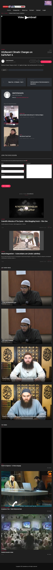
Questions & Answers (5, 507)
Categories (16, 10)
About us (24, 10)
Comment (39, 163)
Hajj (3, 377)
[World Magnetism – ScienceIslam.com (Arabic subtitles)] (26, 240)
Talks (21, 134)
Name (12, 163)
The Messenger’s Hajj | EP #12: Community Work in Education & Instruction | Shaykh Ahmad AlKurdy (24, 416)
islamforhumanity (17, 93)
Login (44, 10)
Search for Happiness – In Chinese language (11, 465)
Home (9, 10)
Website (3, 174)
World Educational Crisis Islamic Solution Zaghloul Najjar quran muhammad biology (25, 69)
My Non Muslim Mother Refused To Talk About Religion (31, 115)
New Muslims (3, 550)
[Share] (38, 61)
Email (12, 169)
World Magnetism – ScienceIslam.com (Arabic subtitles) (20, 253)
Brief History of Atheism (7, 340)
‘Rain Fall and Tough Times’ (25, 136)
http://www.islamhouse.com (22, 97)
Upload (38, 10)
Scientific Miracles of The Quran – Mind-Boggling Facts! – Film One (24, 221)
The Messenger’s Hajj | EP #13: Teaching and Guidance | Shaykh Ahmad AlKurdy (19, 378)
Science (6, 13)
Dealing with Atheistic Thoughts (9, 302)
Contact (31, 10)
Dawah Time (22, 113)
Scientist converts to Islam (7, 552)
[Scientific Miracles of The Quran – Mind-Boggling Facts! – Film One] (26, 208)
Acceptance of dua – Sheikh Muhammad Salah (11, 509)
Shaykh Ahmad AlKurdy (9, 377)
